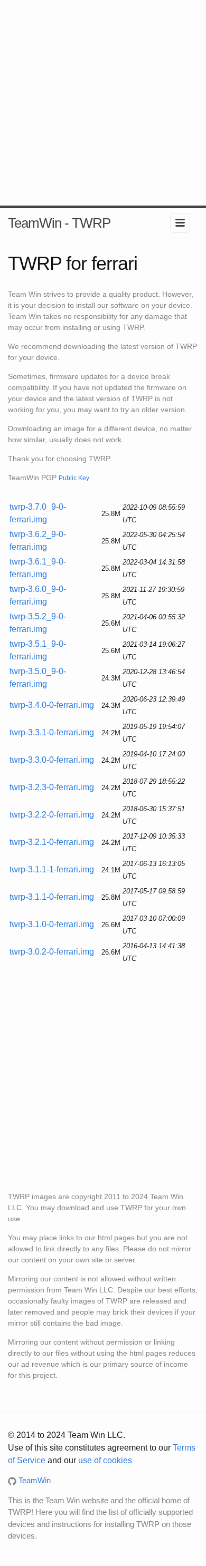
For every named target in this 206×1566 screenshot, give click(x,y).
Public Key (74, 477)
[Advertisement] (103, 103)
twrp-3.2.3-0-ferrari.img (52, 787)
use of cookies (105, 1460)
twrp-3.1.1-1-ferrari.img (52, 869)
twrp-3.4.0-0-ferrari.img (52, 705)
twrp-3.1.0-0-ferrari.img (52, 924)
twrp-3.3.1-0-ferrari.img (52, 732)
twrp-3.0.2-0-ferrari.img (52, 951)
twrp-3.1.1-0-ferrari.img (52, 896)
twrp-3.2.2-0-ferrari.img (52, 814)
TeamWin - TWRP (59, 223)
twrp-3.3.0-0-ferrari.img (52, 759)
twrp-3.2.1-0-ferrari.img (52, 842)
